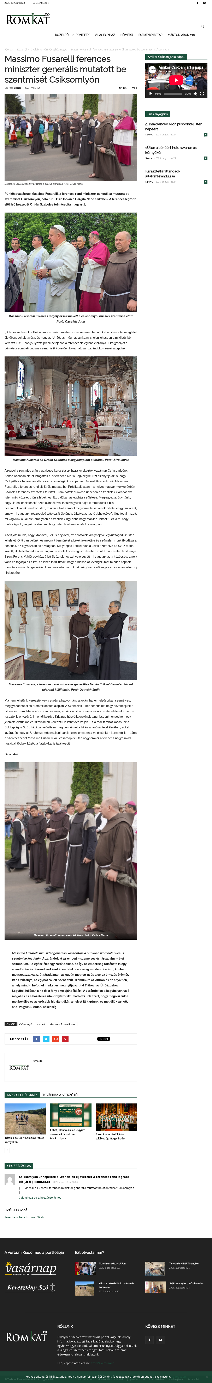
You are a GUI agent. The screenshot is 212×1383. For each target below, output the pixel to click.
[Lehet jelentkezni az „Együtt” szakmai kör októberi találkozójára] (70, 1115)
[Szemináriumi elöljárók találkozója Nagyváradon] (116, 1117)
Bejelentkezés (40, 2)
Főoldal (9, 49)
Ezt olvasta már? (89, 1252)
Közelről (62, 35)
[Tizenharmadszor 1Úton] (85, 1268)
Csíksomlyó (25, 1024)
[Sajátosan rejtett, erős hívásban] (155, 1287)
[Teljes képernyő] (202, 94)
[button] (202, 27)
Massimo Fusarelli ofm (63, 1024)
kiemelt (41, 1024)
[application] (176, 80)
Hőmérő (126, 35)
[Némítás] (195, 94)
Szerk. (17, 87)
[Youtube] (204, 3)
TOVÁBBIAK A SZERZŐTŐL (60, 1095)
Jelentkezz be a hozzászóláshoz (40, 1197)
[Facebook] (197, 3)
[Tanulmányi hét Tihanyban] (155, 1269)
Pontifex (82, 35)
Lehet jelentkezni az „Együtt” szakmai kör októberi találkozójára (67, 1134)
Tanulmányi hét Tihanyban (184, 1263)
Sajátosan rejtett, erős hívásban (186, 1283)
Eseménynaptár (151, 35)
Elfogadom (180, 1376)
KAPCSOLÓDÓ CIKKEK (22, 1095)
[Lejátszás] (151, 94)
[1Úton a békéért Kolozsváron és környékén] (25, 1118)
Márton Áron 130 (181, 35)
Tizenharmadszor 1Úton (112, 1263)
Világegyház (105, 35)
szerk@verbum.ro (102, 1363)
